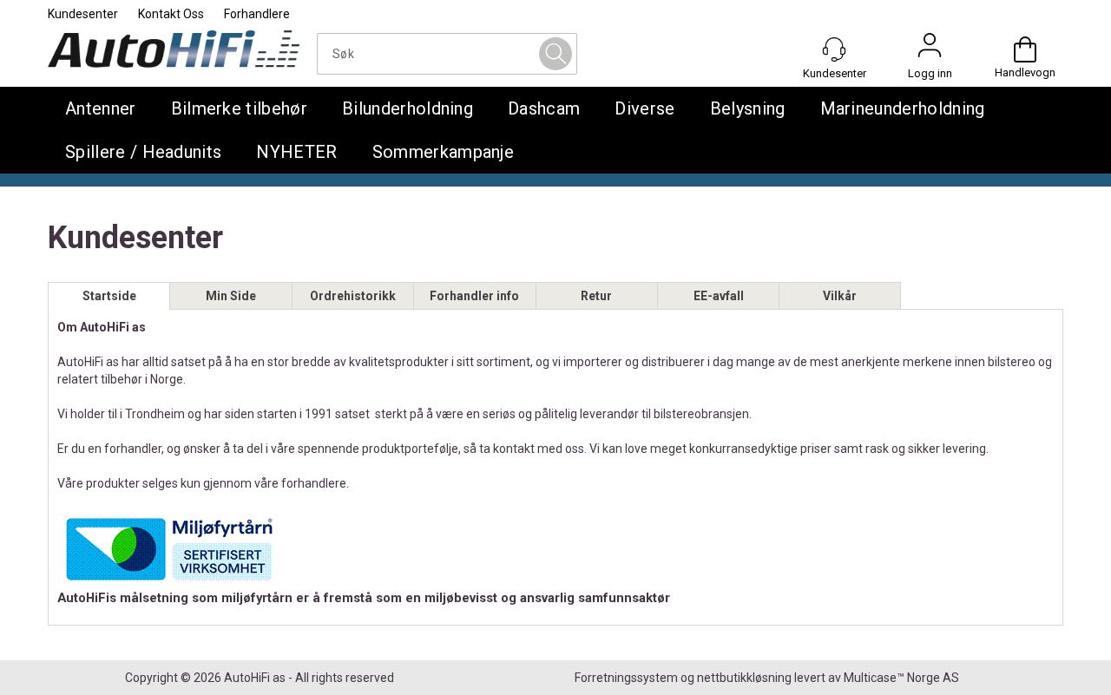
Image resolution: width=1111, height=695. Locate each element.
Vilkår (840, 296)
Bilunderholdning (407, 108)
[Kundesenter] (834, 49)
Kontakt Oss (171, 14)
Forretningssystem (626, 678)
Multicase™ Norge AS (901, 678)
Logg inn (929, 49)
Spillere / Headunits (143, 151)
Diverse (644, 108)
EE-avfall (719, 296)
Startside (109, 296)
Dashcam (544, 108)
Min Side (231, 296)
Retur (596, 296)
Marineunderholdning (902, 108)
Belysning (748, 108)
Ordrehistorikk (353, 296)
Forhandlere (257, 14)
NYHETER (296, 151)
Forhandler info (474, 296)
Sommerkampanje (443, 151)
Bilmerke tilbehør (239, 108)
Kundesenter (83, 14)
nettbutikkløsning (744, 678)
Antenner (100, 108)
